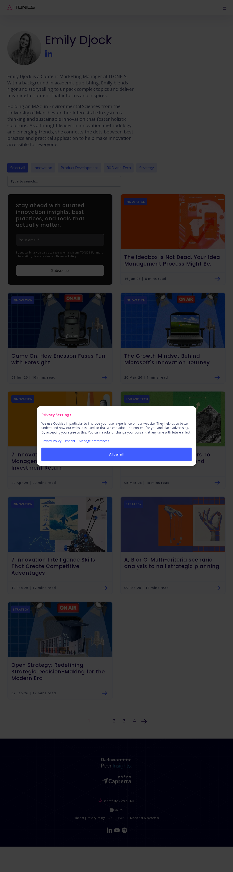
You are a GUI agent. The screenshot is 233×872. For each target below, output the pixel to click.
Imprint (70, 441)
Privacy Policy (51, 441)
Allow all (116, 454)
